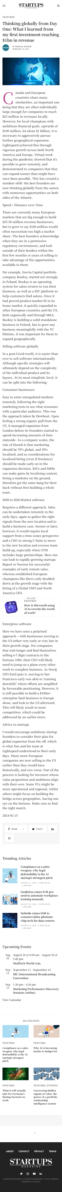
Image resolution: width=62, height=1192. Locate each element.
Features (8, 17)
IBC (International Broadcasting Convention (34, 976)
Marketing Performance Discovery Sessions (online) (36, 990)
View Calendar (11, 1000)
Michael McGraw (23, 46)
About (10, 1151)
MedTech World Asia (27, 963)
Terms (52, 1151)
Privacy (39, 1151)
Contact (24, 1151)
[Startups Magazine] (31, 5)
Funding (52, 1085)
